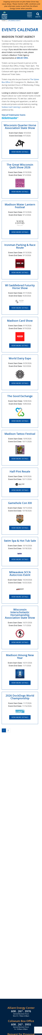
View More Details (19, 152)
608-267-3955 (22, 58)
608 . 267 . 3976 (21, 1011)
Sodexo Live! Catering (11, 107)
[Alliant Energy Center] (4, 14)
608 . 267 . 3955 (21, 1024)
